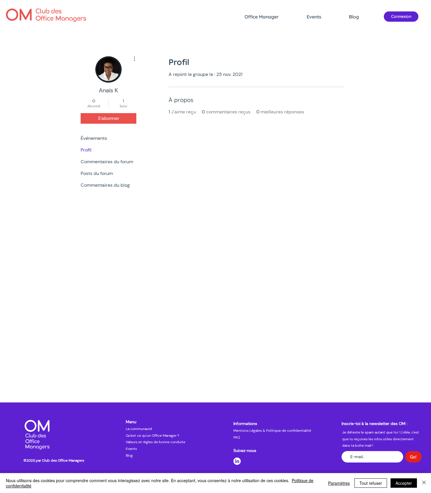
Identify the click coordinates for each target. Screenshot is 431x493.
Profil (86, 150)
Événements (94, 138)
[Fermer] (423, 483)
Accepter (404, 483)
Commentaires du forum (107, 162)
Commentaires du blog (105, 185)
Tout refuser (370, 483)
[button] (273, 16)
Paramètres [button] (339, 483)
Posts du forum (97, 173)
